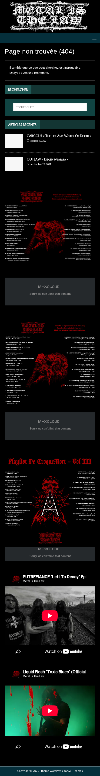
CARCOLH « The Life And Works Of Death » (59, 136)
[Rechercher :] (50, 107)
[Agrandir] (85, 193)
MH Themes (75, 771)
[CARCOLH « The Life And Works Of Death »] (14, 145)
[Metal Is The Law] (50, 30)
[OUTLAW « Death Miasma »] (14, 168)
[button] (93, 37)
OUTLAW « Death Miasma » (47, 159)
